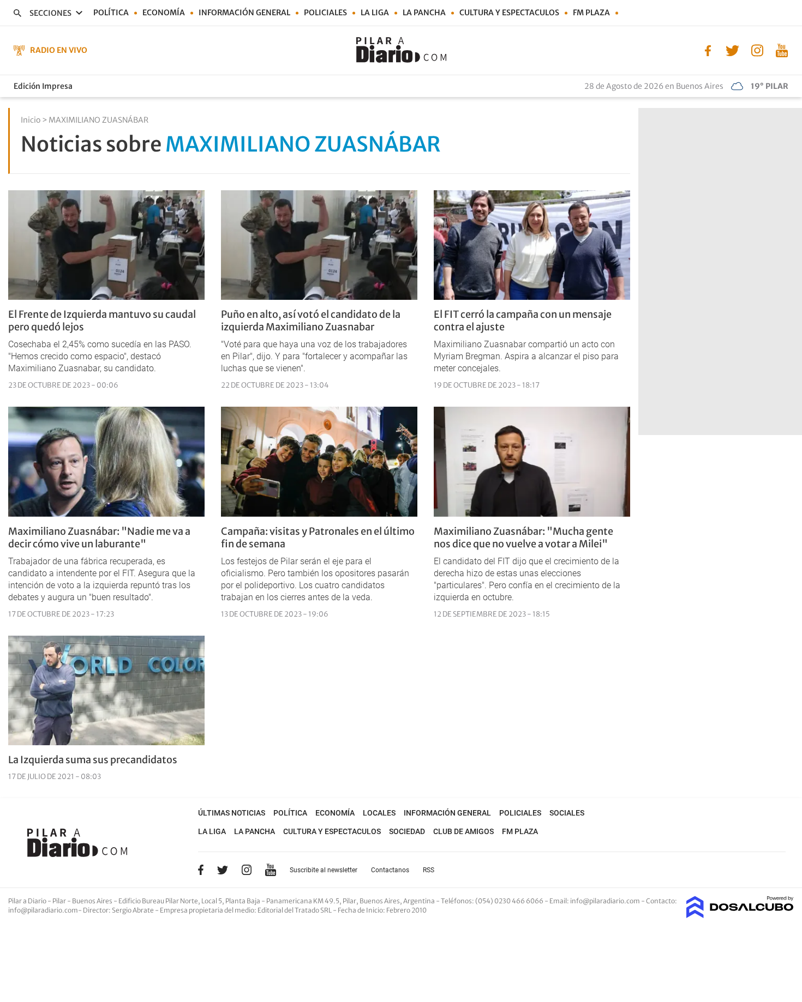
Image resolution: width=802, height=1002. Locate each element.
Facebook (201, 869)
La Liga (375, 12)
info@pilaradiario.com (43, 910)
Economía (163, 12)
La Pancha (424, 12)
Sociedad (407, 831)
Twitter (222, 869)
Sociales (566, 812)
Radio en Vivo (58, 50)
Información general (244, 12)
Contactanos (390, 870)
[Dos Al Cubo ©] (740, 914)
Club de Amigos (463, 831)
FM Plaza (591, 12)
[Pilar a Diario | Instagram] (757, 49)
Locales (379, 812)
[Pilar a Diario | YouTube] (781, 49)
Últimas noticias (231, 812)
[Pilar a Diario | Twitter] (732, 49)
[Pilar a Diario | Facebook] (708, 49)
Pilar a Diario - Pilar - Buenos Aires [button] (60, 901)
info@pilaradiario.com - (608, 901)
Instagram (247, 869)
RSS (428, 870)
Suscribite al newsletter (323, 870)
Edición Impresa (43, 86)
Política (111, 12)
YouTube (270, 870)
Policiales (325, 12)
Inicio (30, 120)
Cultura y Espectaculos (509, 12)
